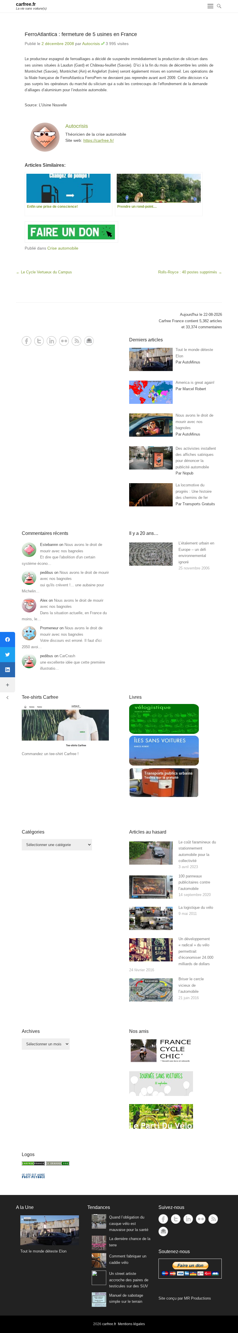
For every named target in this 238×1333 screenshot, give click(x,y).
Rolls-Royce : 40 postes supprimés (190, 272)
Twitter (39, 341)
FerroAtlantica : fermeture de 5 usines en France (81, 34)
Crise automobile (62, 248)
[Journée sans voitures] (161, 1094)
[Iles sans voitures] (164, 764)
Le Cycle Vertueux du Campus (44, 272)
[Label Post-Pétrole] (33, 1177)
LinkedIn (51, 341)
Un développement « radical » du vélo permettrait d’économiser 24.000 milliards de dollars (195, 951)
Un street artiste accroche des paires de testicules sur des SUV (128, 1279)
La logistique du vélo (195, 907)
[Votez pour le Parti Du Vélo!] (161, 1127)
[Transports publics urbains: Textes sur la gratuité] (164, 796)
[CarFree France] (33, 1164)
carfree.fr (26, 4)
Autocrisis (91, 43)
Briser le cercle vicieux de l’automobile (191, 985)
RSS (76, 341)
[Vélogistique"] (164, 732)
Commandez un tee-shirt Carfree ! (50, 754)
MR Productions (197, 1298)
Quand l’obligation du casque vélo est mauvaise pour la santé (128, 1223)
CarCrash (67, 656)
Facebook (26, 341)
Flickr (64, 341)
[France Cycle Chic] (161, 1062)
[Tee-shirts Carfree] (65, 748)
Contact (89, 341)
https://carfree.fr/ (98, 140)
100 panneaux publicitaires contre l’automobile (194, 882)
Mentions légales (131, 1324)
